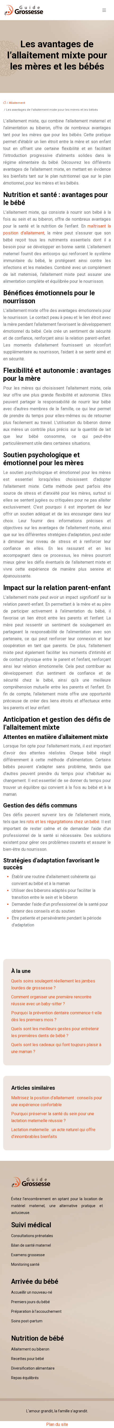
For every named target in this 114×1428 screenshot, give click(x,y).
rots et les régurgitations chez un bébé (63, 821)
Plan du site (57, 1424)
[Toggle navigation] (104, 10)
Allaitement (17, 103)
